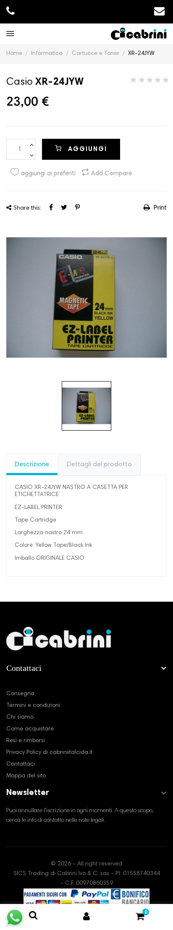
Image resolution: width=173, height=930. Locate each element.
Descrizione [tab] (32, 464)
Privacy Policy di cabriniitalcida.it (49, 753)
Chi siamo (20, 717)
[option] (86, 297)
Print (159, 208)
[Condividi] (51, 208)
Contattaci (20, 764)
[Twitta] (64, 208)
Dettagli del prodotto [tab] (99, 464)
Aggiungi (86, 149)
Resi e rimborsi (25, 741)
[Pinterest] (77, 208)
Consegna (20, 694)
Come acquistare (30, 729)
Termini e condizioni (33, 706)
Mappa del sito (26, 776)
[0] (140, 918)
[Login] (86, 917)
